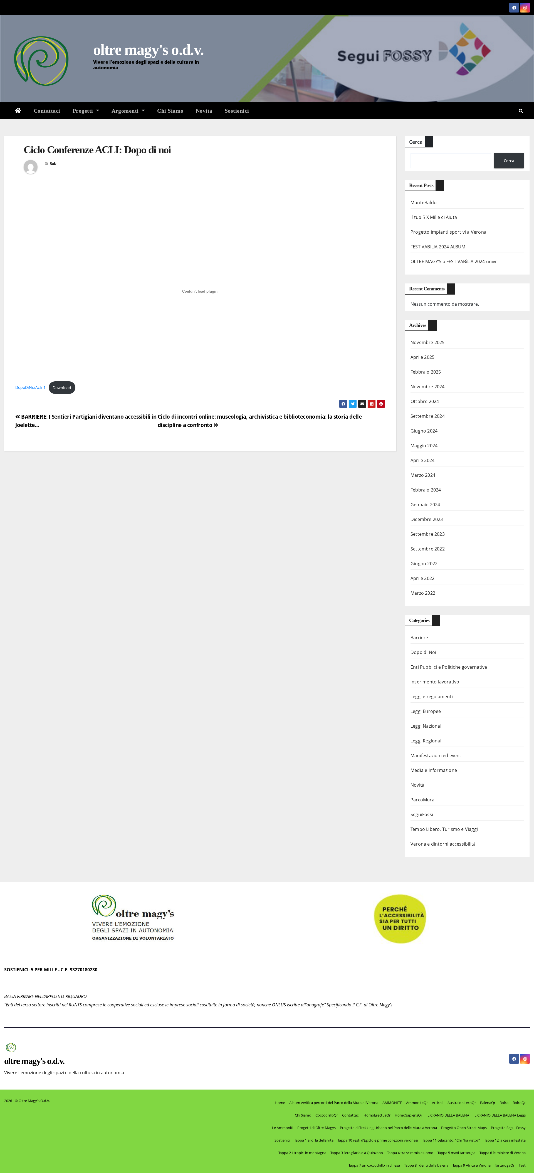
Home (280, 1102)
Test (522, 1165)
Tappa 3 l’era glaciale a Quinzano (356, 1152)
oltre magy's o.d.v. (148, 49)
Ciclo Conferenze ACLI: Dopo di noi (97, 149)
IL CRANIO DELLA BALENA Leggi (499, 1115)
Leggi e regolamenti (432, 696)
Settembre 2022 (428, 549)
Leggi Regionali (426, 741)
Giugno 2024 (424, 431)
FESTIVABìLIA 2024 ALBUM (438, 247)
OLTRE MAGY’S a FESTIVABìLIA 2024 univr (454, 261)
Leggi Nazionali (426, 726)
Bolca (504, 1102)
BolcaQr (519, 1102)
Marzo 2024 (423, 475)
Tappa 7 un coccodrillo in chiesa (374, 1165)
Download (62, 387)
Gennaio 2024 (425, 505)
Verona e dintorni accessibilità (443, 844)
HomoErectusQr (377, 1115)
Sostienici (237, 111)
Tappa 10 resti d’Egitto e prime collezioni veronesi (378, 1140)
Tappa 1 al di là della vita (313, 1140)
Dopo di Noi (423, 652)
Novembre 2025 (428, 342)
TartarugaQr (505, 1165)
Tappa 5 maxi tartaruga (456, 1152)
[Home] (18, 111)
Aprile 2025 (422, 357)
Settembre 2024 (428, 416)
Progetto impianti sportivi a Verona (448, 232)
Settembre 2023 (428, 534)
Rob (53, 163)
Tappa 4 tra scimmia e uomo (410, 1152)
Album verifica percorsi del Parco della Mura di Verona (333, 1102)
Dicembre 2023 (427, 519)
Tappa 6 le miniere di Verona (502, 1152)
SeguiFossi (422, 814)
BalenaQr (487, 1102)
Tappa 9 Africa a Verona (472, 1165)
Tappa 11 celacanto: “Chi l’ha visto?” (451, 1140)
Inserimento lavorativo (435, 682)
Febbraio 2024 (426, 490)
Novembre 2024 (428, 387)
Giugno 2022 (424, 563)
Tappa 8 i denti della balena (426, 1165)
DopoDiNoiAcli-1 (30, 387)
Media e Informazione (434, 770)
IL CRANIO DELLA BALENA (447, 1115)
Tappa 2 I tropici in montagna (302, 1152)
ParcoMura (422, 800)
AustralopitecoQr (462, 1102)
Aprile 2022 (422, 578)
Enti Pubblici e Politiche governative (449, 667)
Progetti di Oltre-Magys (316, 1127)
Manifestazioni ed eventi (437, 755)
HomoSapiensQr (408, 1115)
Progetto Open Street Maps (464, 1127)
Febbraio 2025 (426, 372)
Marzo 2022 (423, 593)
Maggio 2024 (424, 446)
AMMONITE (392, 1102)
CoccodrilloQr (326, 1115)
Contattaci (47, 111)
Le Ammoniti (282, 1127)
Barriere (419, 637)
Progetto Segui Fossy (508, 1127)
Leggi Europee (426, 711)
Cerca (415, 142)
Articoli (437, 1102)
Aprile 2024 (422, 460)
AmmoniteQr (417, 1102)
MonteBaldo (424, 202)
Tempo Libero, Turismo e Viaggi (444, 829)
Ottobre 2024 (425, 401)
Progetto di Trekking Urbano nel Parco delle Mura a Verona (388, 1127)
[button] (521, 111)
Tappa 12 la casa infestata (505, 1140)
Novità (204, 111)
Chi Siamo (170, 111)
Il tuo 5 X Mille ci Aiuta (434, 217)
